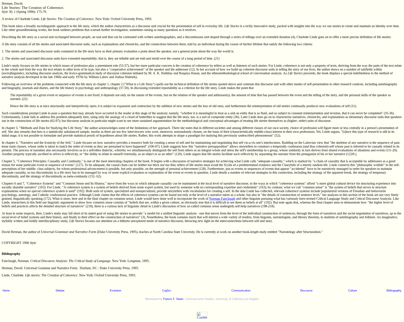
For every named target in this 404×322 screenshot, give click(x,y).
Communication (240, 290)
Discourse (306, 290)
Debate (60, 290)
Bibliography (394, 290)
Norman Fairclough (222, 198)
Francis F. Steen (173, 299)
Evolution (115, 290)
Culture (352, 290)
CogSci (166, 290)
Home (6, 290)
